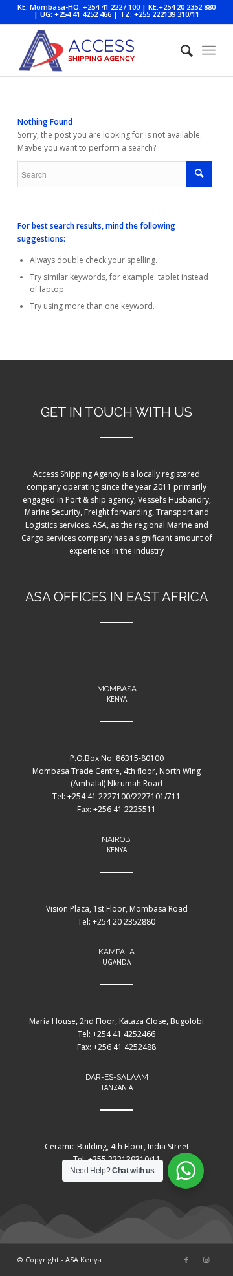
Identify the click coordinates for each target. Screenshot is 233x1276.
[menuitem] (180, 50)
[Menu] (209, 50)
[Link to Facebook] (186, 1260)
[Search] (180, 50)
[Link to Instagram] (206, 1260)
